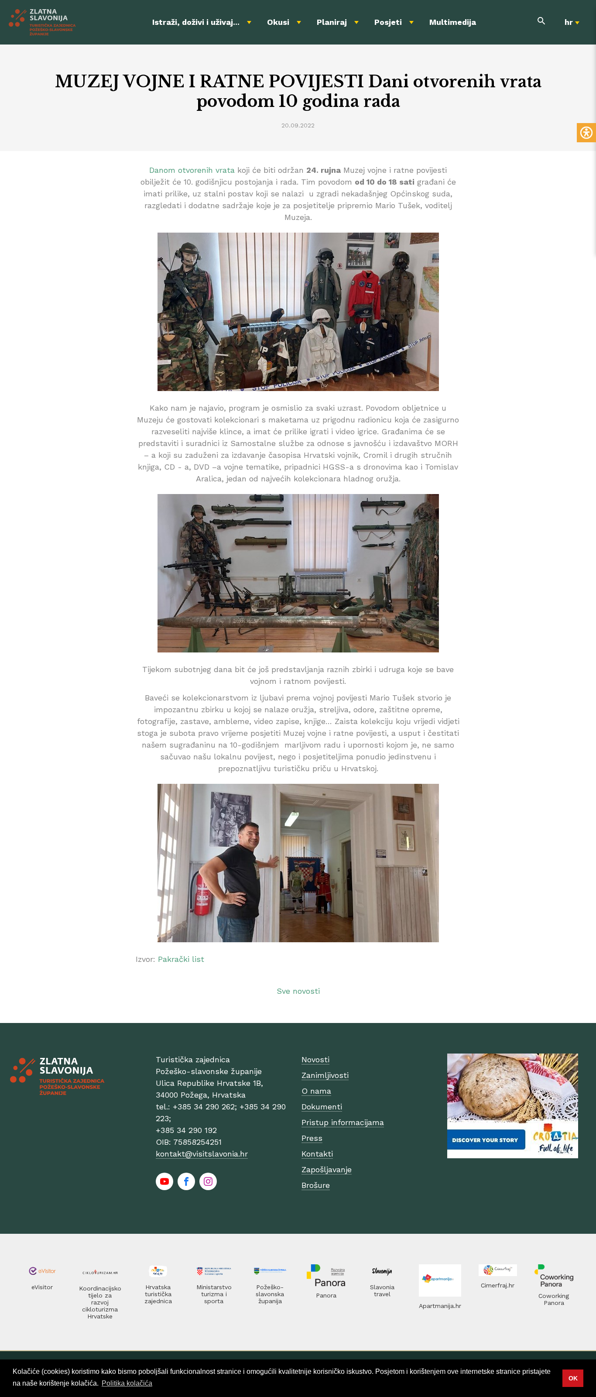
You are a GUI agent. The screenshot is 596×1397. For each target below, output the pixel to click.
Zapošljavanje (326, 1169)
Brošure (315, 1185)
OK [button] (573, 1378)
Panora (326, 1295)
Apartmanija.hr (440, 1305)
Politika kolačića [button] (127, 1383)
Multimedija (452, 22)
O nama (316, 1090)
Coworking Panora (553, 1299)
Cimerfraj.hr (497, 1285)
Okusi (278, 22)
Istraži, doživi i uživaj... (196, 22)
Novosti (315, 1059)
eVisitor (42, 1287)
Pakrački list (181, 959)
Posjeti (388, 22)
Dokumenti (321, 1106)
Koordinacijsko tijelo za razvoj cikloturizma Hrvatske (100, 1302)
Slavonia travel (382, 1290)
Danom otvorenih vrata (192, 170)
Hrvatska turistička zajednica (158, 1294)
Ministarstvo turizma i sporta (214, 1294)
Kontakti (317, 1153)
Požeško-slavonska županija (270, 1294)
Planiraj (332, 22)
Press (311, 1138)
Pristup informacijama (342, 1122)
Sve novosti (298, 990)
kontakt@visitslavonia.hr (202, 1153)
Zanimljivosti (325, 1075)
